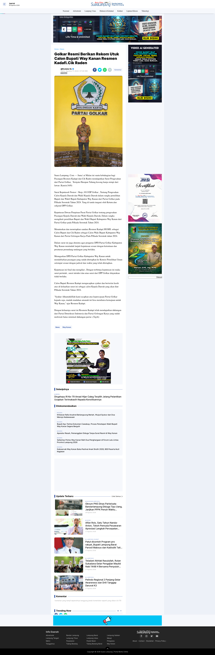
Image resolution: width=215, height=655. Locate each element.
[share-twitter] (100, 70)
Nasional (66, 11)
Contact (141, 641)
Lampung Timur (72, 638)
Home (56, 49)
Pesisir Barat (91, 641)
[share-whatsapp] (105, 70)
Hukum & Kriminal (107, 11)
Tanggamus (50, 644)
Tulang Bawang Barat (94, 644)
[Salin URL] (110, 70)
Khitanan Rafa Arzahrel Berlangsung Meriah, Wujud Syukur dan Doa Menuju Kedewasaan (86, 416)
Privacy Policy (160, 641)
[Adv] (145, 73)
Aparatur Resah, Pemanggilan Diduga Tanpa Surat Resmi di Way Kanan (87, 433)
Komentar (117, 70)
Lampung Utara (90, 11)
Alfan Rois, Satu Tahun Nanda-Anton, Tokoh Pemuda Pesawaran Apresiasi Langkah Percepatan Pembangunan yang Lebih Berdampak (103, 525)
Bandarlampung (93, 501)
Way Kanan (66, 327)
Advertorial (77, 11)
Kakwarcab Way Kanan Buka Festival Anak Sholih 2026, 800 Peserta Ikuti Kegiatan (88, 450)
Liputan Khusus (132, 11)
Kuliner (120, 11)
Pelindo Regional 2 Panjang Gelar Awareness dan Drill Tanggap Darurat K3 (102, 582)
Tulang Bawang (72, 644)
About (135, 641)
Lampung (90, 558)
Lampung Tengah (52, 638)
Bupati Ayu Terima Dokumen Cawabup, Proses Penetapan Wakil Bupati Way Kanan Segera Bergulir (87, 425)
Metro (48, 641)
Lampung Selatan (113, 635)
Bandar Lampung (72, 635)
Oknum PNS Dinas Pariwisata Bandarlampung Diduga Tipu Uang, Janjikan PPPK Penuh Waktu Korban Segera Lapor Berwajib (103, 506)
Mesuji (109, 638)
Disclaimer (150, 641)
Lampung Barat (93, 539)
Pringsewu (111, 641)
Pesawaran (70, 641)
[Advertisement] (88, 476)
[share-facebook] (95, 70)
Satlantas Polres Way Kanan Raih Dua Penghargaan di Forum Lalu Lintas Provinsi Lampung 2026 (87, 441)
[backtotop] (107, 649)
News (57, 327)
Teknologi (145, 11)
